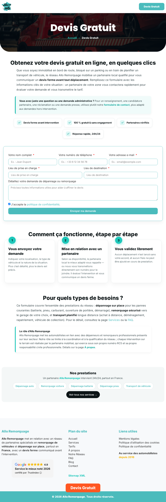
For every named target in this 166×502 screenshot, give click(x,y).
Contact (73, 465)
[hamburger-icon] (132, 6)
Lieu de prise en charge (23, 168)
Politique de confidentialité (135, 446)
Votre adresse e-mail (122, 155)
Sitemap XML (76, 475)
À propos (89, 347)
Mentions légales (129, 438)
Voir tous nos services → (83, 394)
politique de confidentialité (43, 204)
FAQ (130, 320)
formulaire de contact (117, 104)
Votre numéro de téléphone (76, 155)
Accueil (72, 37)
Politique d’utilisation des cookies (139, 442)
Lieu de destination (96, 168)
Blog (71, 462)
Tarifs (71, 446)
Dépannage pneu (109, 386)
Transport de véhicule (138, 386)
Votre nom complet (20, 155)
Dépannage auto (25, 386)
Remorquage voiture (52, 386)
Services (114, 320)
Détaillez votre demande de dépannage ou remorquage (42, 181)
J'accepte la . (35, 204)
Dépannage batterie (82, 386)
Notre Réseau (76, 454)
